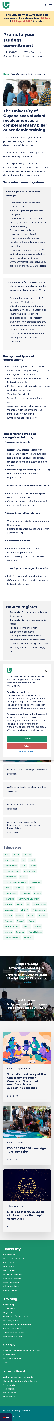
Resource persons (12, 1278)
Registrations (9, 1312)
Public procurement (12, 1274)
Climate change (12, 871)
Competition (30, 871)
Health (27, 926)
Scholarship (9, 1304)
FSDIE (20, 904)
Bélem (33, 866)
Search (32, 921)
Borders (8, 904)
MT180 (30, 915)
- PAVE (27, 1068)
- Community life (15, 1206)
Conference (10, 877)
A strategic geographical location (18, 1377)
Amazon (27, 854)
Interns (8, 932)
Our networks (10, 1397)
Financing (9, 899)
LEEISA (24, 910)
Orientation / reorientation (16, 1316)
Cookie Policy (25, 751)
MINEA (19, 915)
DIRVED (19, 888)
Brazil (32, 860)
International (39, 904)
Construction (11, 866)
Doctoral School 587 (12, 1358)
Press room (8, 1266)
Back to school (12, 926)
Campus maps (10, 1290)
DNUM (30, 888)
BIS (23, 860)
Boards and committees (14, 1258)
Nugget (20, 921)
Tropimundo (9, 1385)
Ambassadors (11, 860)
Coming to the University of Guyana (20, 1381)
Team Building (35, 932)
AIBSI (16, 854)
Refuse (27, 746)
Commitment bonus (12, 1328)
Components (9, 1262)
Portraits (42, 915)
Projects (9, 921)
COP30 (23, 877)
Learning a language (13, 1336)
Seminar (20, 932)
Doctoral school (12, 937)
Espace (37, 893)
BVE (23, 866)
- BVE (25, 52)
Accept (27, 738)
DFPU (7, 888)
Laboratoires (11, 910)
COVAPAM (36, 882)
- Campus (34, 52)
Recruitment (9, 1270)
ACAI (7, 854)
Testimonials (9, 1389)
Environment (11, 893)
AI (28, 904)
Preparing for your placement (17, 1324)
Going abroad (9, 1393)
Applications (9, 1308)
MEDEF (8, 915)
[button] (46, 671)
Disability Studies (11, 1320)
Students (28, 937)
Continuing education (28, 899)
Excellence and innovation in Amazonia (22, 1351)
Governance (9, 1254)
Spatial (37, 926)
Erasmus (26, 893)
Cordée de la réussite (15, 882)
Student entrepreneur (13, 1332)
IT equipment (38, 910)
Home (6, 74)
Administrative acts (12, 1286)
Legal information (11, 1282)
